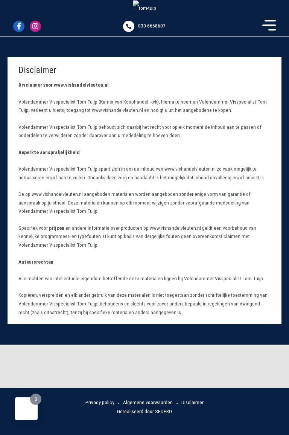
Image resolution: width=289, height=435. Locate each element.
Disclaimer (192, 402)
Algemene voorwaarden (148, 402)
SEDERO (163, 411)
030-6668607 (152, 26)
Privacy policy (99, 402)
